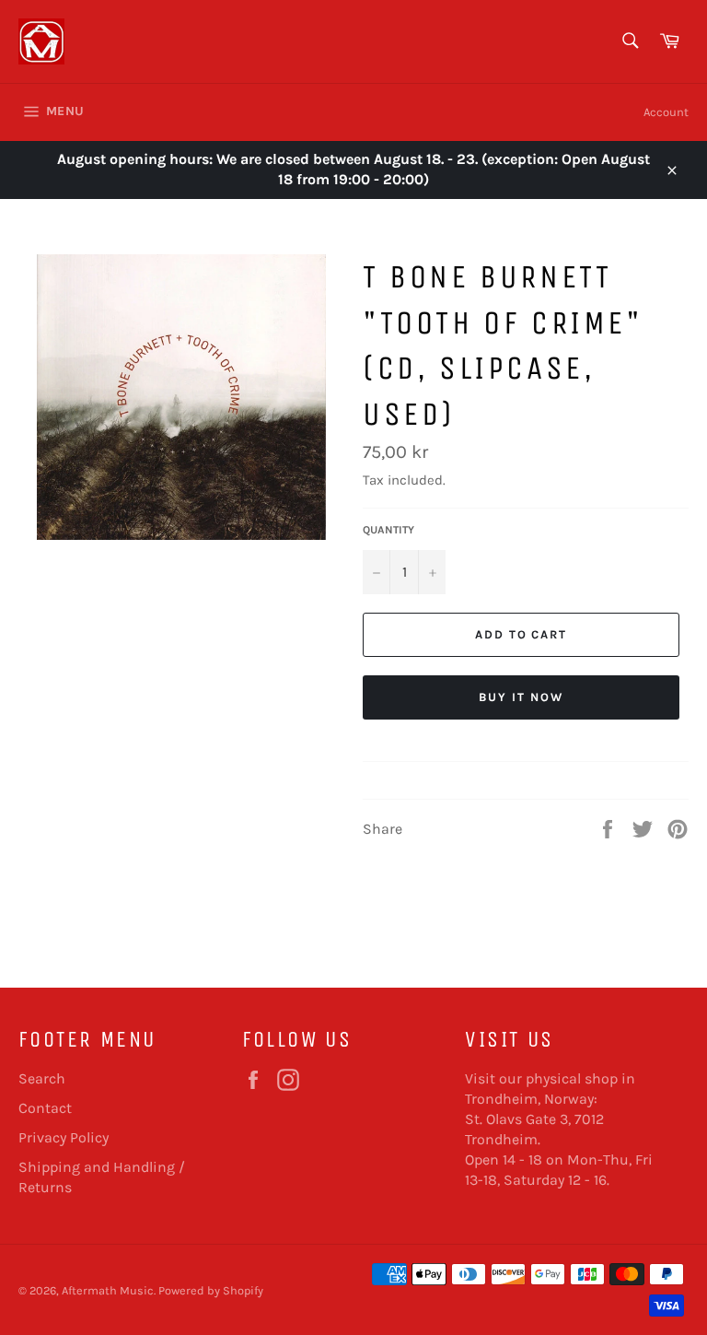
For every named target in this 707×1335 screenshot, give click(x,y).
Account (666, 112)
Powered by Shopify (210, 1290)
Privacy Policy (63, 1137)
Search (41, 1078)
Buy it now (521, 697)
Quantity (388, 529)
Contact (45, 1108)
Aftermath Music (108, 1290)
